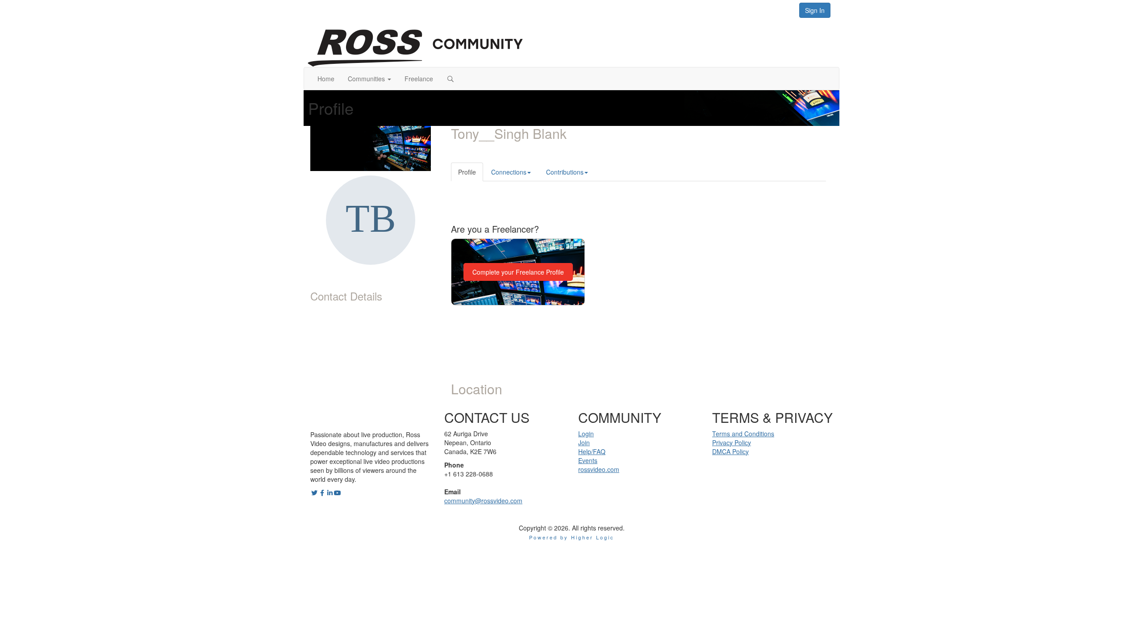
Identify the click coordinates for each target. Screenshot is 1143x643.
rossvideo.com (598, 469)
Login (586, 433)
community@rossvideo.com (483, 500)
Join (584, 442)
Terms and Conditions (743, 433)
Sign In (815, 10)
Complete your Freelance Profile (518, 271)
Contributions (565, 171)
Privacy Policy (731, 442)
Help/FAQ (591, 451)
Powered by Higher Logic (571, 537)
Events (587, 460)
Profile (467, 171)
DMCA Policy (730, 451)
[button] (369, 78)
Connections (508, 171)
